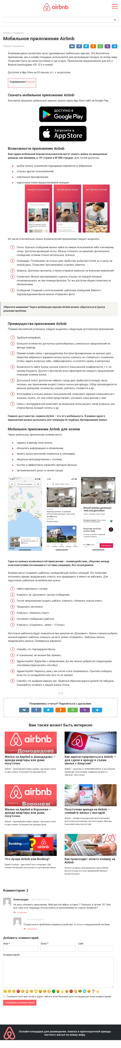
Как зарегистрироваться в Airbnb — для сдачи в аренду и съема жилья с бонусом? (90, 760)
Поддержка (18, 46)
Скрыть (30, 82)
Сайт (81, 943)
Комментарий (11, 954)
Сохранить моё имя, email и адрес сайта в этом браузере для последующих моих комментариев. (59, 996)
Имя (6, 943)
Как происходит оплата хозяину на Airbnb (90, 860)
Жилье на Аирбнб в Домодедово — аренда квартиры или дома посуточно (30, 760)
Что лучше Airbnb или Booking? (27, 859)
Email (44, 943)
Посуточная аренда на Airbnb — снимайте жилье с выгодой (87, 811)
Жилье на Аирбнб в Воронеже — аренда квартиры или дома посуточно (28, 813)
